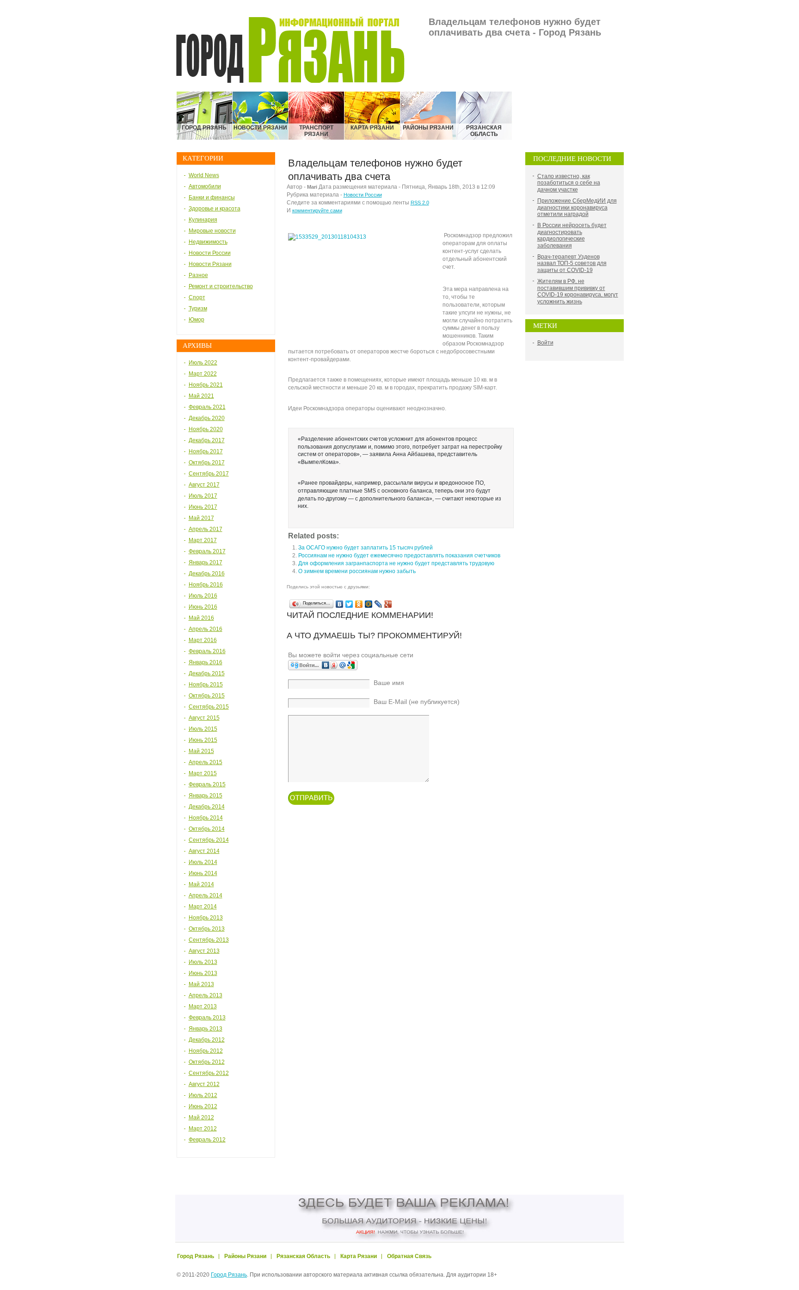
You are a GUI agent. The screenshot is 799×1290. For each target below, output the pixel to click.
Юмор (196, 319)
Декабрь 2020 (207, 418)
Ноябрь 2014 (206, 818)
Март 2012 (203, 1128)
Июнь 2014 (203, 873)
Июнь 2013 (203, 973)
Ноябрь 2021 (206, 385)
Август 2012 (204, 1084)
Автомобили (205, 186)
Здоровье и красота (214, 208)
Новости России (210, 253)
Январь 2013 (205, 1028)
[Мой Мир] (369, 604)
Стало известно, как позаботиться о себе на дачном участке (568, 183)
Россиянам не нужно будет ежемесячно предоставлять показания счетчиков (399, 555)
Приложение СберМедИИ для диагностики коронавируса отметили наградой (577, 207)
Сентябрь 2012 (209, 1073)
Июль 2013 (203, 962)
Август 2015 (204, 718)
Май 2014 (201, 884)
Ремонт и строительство (221, 286)
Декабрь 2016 (207, 573)
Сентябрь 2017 (209, 473)
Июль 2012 (203, 1095)
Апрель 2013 (205, 995)
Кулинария (203, 219)
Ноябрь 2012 (206, 1051)
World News (204, 175)
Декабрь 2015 (207, 673)
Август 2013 (204, 951)
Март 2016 (203, 640)
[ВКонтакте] (339, 604)
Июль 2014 (203, 862)
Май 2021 (201, 396)
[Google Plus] (388, 604)
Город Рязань (229, 1274)
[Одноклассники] (359, 604)
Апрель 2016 (205, 629)
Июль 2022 (203, 362)
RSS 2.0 (420, 202)
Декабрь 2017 (207, 440)
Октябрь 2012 (207, 1062)
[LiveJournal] (378, 604)
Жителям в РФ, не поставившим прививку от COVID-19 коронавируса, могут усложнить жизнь (577, 291)
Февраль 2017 (207, 551)
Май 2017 (201, 518)
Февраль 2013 (207, 1017)
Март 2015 (203, 773)
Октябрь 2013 (207, 929)
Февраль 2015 (207, 784)
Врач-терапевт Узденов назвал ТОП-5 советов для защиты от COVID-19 (572, 263)
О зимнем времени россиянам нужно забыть (357, 571)
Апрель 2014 (205, 895)
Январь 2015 (205, 795)
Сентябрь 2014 (209, 840)
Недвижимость (208, 242)
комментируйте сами (317, 210)
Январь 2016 (205, 662)
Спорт (197, 297)
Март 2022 (203, 373)
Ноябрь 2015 (206, 684)
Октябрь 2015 (207, 695)
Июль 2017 (203, 496)
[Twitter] (349, 604)
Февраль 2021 (207, 407)
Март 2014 (203, 906)
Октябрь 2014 (207, 829)
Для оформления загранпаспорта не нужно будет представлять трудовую (396, 563)
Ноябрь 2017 (206, 451)
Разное (198, 275)
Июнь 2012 (203, 1106)
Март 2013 (203, 1006)
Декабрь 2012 (207, 1040)
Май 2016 (201, 618)
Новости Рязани (210, 264)
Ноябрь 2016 (206, 584)
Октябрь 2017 (207, 462)
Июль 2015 (203, 729)
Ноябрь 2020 (206, 429)
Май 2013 (201, 984)
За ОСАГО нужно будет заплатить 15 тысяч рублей (365, 547)
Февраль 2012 (207, 1139)
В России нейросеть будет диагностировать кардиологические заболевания (572, 235)
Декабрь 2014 (207, 806)
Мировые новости (212, 231)
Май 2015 (201, 751)
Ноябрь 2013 (206, 917)
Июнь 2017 (203, 507)
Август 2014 (204, 851)
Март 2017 (203, 540)
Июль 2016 (203, 596)
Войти (545, 342)
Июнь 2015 (203, 740)
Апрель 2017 (205, 529)
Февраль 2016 (207, 651)
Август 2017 (204, 484)
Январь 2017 (205, 562)
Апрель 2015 (205, 762)
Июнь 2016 (203, 607)
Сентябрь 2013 (209, 940)
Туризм (198, 308)
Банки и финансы (212, 197)
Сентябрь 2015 (209, 707)
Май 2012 (201, 1117)
